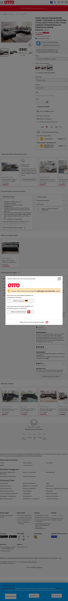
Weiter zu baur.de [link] (18, 301)
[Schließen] (59, 278)
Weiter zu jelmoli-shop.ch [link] (18, 311)
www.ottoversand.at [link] (32, 322)
